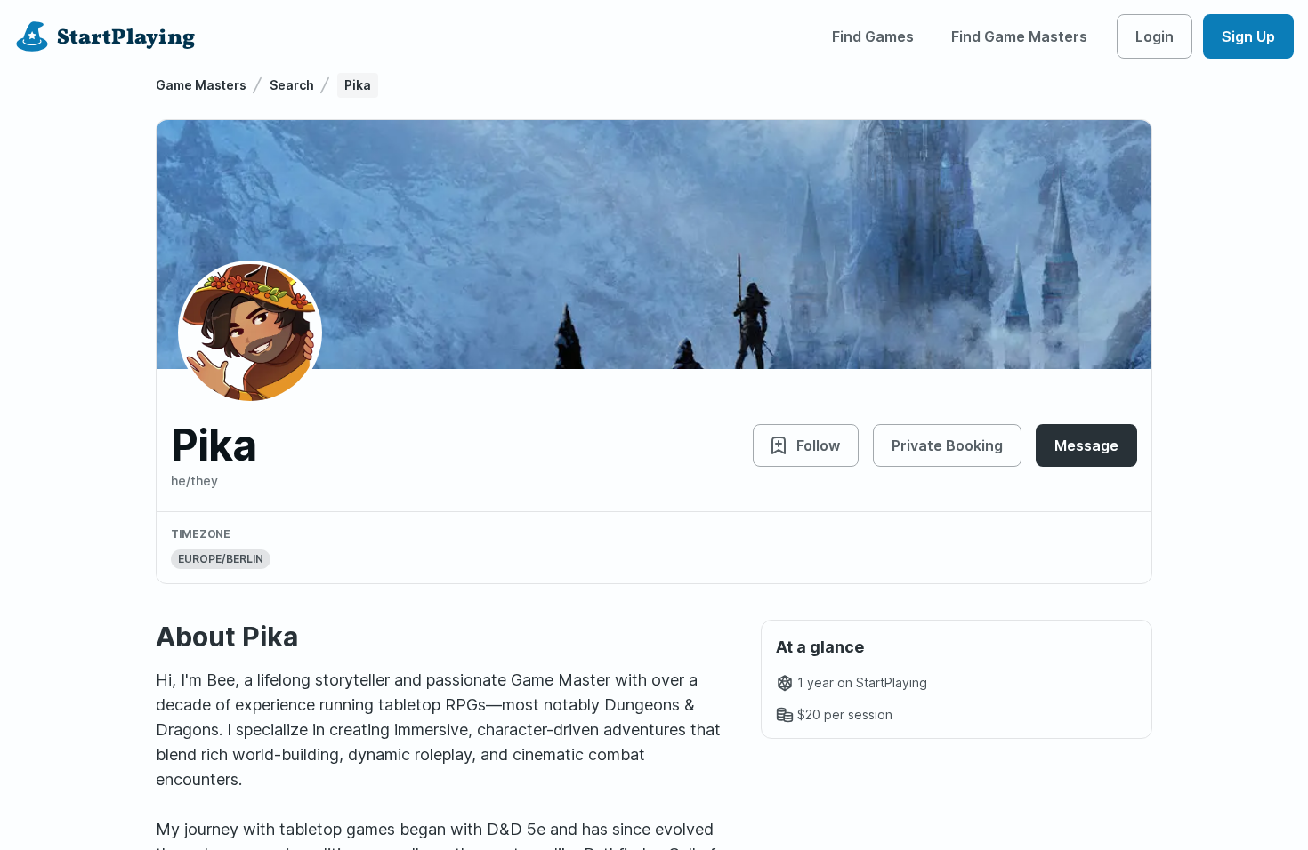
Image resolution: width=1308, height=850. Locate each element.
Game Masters (201, 84)
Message (1086, 445)
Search (292, 84)
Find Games (873, 36)
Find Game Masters (1019, 36)
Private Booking (947, 445)
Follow (818, 445)
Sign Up (1248, 36)
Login (1154, 36)
